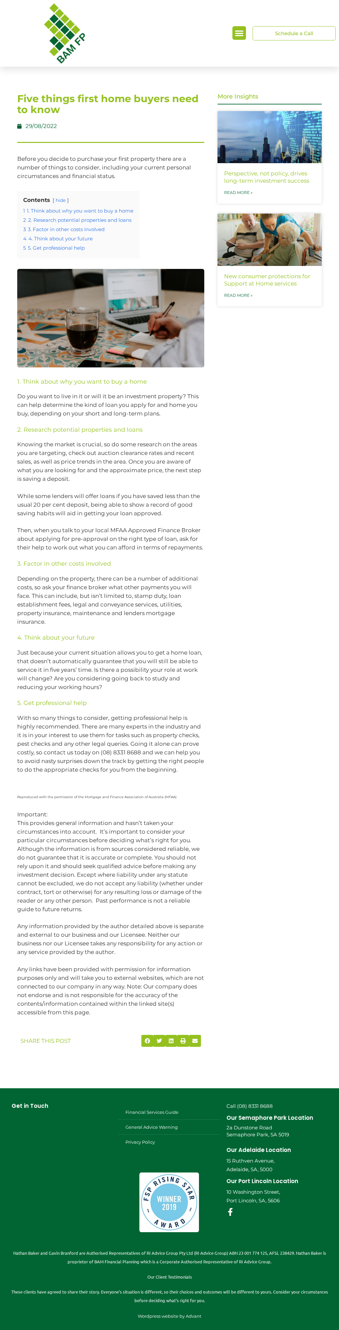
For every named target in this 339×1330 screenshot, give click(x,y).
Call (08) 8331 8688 (249, 1106)
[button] (239, 33)
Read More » (238, 192)
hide (61, 200)
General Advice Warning (151, 1127)
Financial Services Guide (151, 1112)
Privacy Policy (140, 1142)
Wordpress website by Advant (169, 1316)
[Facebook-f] (230, 1212)
